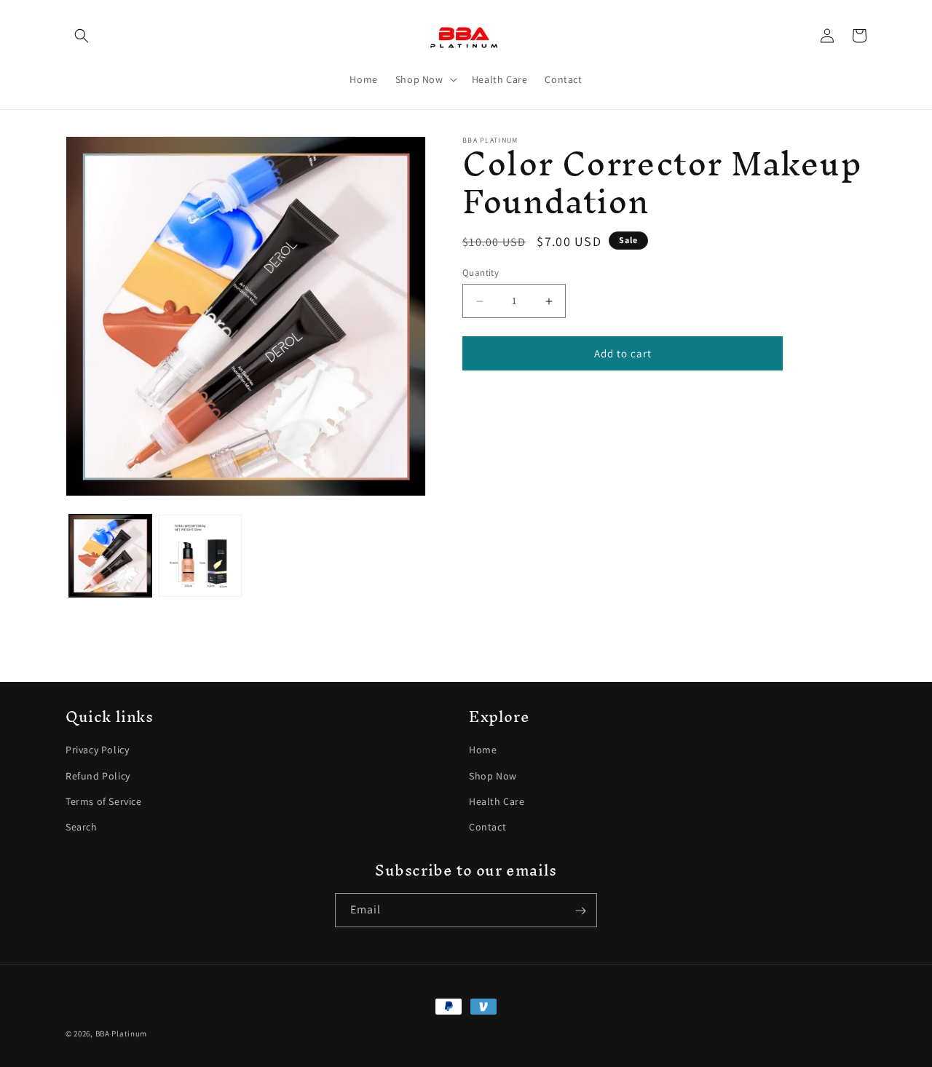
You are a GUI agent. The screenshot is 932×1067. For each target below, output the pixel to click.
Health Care (497, 801)
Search (82, 826)
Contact (487, 826)
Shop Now (493, 775)
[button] (82, 36)
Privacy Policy (97, 749)
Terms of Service (104, 801)
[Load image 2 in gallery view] (200, 556)
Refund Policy (98, 775)
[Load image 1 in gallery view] (110, 556)
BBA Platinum (121, 1033)
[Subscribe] (580, 911)
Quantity (480, 272)
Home (483, 749)
